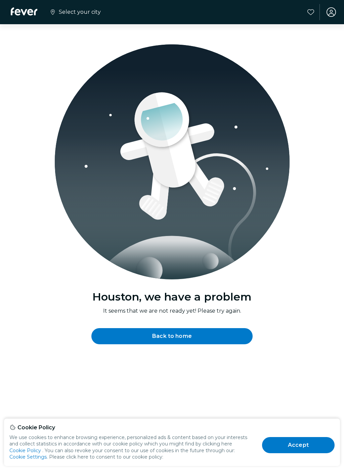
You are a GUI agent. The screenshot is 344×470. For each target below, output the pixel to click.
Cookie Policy (25, 450)
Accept (298, 445)
